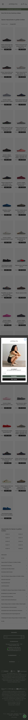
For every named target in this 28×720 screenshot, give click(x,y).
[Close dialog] (25, 339)
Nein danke (14, 379)
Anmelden (14, 376)
